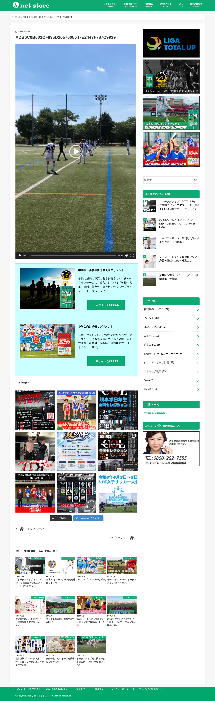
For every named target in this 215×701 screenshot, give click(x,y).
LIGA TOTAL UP (155, 327)
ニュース (152, 335)
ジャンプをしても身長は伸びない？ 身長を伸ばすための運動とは (179, 259)
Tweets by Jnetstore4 (155, 412)
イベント (151, 318)
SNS (180, 5)
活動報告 (149, 5)
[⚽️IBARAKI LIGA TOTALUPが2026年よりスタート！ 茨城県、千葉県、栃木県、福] (76, 493)
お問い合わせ (196, 5)
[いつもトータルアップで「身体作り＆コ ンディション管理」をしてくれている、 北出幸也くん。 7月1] (76, 410)
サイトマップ (82, 689)
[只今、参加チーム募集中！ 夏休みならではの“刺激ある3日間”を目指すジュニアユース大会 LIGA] (76, 451)
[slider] (73, 255)
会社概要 (99, 689)
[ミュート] (126, 255)
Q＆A (149, 380)
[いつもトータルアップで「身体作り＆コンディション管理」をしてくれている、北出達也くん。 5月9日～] (35, 493)
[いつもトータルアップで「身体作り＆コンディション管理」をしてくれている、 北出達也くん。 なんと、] (35, 451)
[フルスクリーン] (132, 255)
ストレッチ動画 (155, 371)
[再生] (20, 255)
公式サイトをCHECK (106, 304)
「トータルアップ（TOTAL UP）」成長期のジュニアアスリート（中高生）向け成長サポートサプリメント (179, 205)
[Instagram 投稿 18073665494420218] (118, 493)
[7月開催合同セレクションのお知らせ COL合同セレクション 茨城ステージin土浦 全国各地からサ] (118, 451)
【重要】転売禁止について (150, 689)
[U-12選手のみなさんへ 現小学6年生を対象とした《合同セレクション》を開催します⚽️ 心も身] (118, 410)
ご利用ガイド (166, 5)
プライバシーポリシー (120, 689)
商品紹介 (151, 389)
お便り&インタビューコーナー (163, 353)
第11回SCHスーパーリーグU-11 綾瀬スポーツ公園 (178, 277)
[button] (76, 151)
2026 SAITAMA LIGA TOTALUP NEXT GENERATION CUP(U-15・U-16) (178, 224)
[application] (75, 151)
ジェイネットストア (41, 695)
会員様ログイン (110, 5)
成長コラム (152, 344)
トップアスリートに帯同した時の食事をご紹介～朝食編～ (179, 240)
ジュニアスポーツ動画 (159, 362)
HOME (18, 689)
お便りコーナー (131, 5)
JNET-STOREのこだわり (58, 689)
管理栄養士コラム (156, 309)
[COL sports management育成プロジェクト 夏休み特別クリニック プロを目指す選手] (35, 410)
